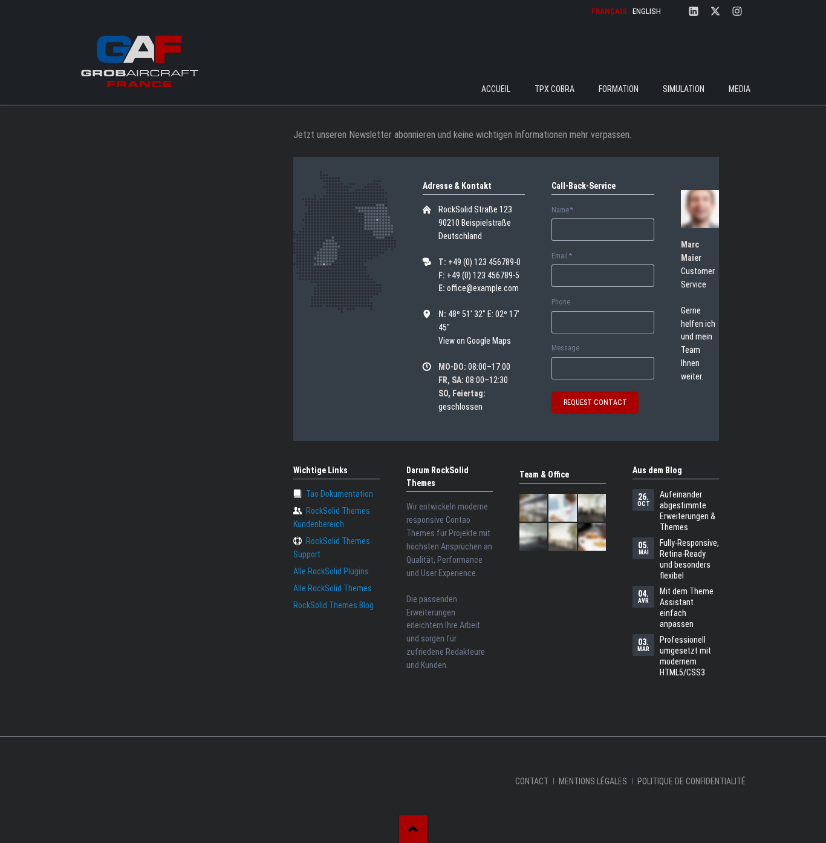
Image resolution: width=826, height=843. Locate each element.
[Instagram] (737, 11)
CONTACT (531, 781)
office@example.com (483, 288)
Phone (560, 302)
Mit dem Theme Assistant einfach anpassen (687, 607)
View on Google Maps (474, 341)
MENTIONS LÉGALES (593, 781)
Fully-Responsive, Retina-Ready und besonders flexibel (689, 559)
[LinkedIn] (693, 11)
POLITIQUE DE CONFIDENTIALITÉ (691, 781)
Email (568, 256)
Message (565, 348)
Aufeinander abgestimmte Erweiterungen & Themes (687, 511)
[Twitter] (715, 11)
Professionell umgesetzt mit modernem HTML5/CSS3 (685, 656)
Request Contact (595, 402)
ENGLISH (647, 11)
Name (568, 210)
